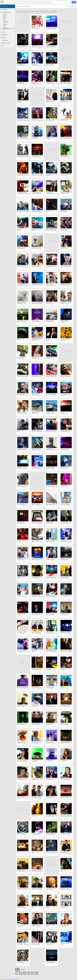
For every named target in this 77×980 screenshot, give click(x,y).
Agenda (4, 15)
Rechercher (5, 40)
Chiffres (4, 17)
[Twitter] (20, 973)
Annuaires (4, 9)
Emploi (3, 37)
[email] (36, 973)
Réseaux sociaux (6, 43)
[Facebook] (24, 973)
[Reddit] (32, 973)
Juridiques (5, 24)
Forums (4, 32)
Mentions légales (15, 979)
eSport (4, 20)
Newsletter (4, 34)
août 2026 (5, 14)
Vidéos (4, 25)
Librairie (4, 27)
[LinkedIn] (28, 973)
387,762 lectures (72, 6)
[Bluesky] (16, 973)
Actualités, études (6, 12)
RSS (4, 30)
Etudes (4, 18)
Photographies (6, 28)
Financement (6, 21)
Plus (3, 45)
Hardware (5, 22)
